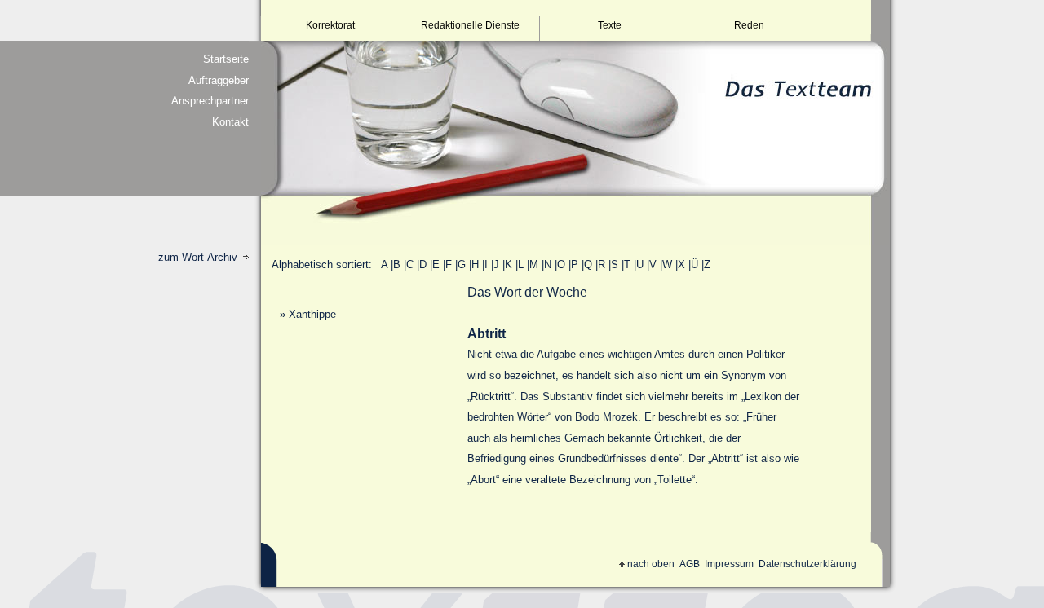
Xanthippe (312, 314)
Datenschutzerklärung (807, 564)
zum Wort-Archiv (199, 257)
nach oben (651, 564)
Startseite (226, 59)
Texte (610, 25)
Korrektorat (330, 25)
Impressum (729, 564)
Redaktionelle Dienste (470, 25)
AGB (689, 564)
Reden (749, 25)
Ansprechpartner (210, 101)
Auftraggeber (218, 80)
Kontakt (230, 122)
